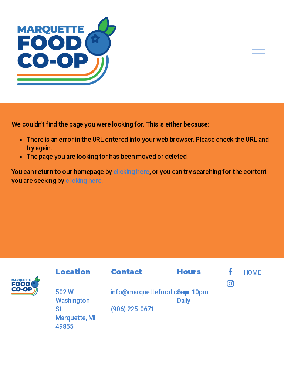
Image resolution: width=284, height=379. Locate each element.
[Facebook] (230, 271)
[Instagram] (230, 283)
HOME (252, 272)
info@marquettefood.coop (150, 292)
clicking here (131, 171)
